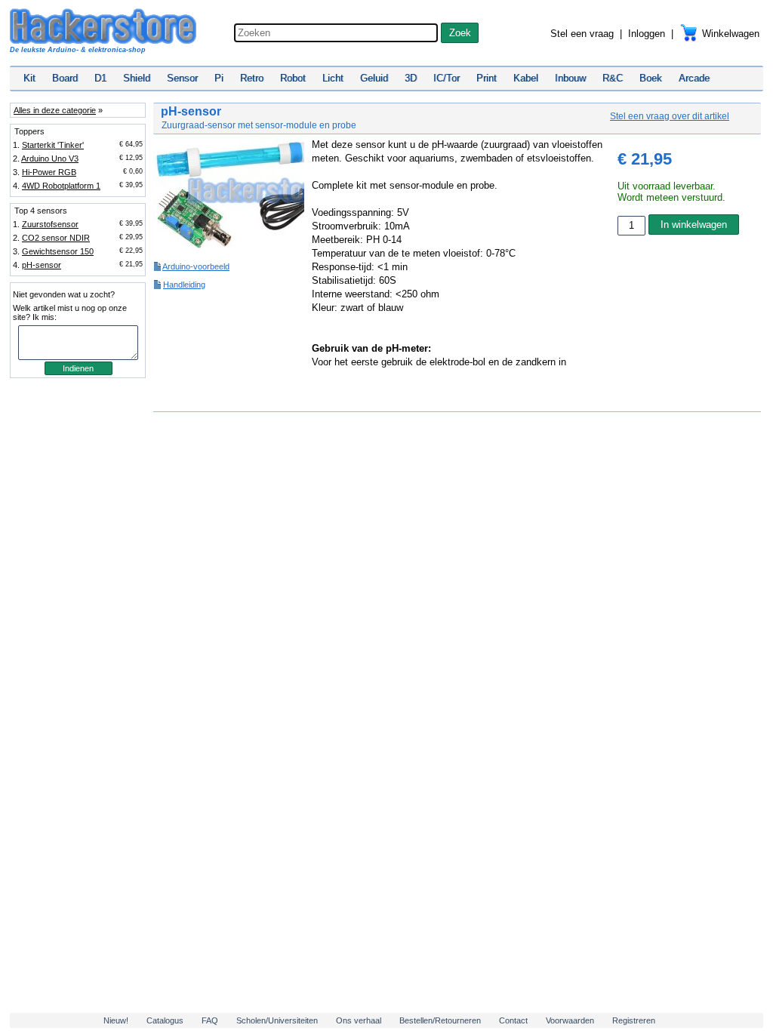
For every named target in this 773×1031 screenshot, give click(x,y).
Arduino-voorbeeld (195, 266)
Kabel (525, 78)
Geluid (374, 78)
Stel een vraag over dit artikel (669, 116)
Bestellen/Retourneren (440, 1020)
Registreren (633, 1020)
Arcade (694, 78)
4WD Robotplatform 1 (61, 185)
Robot (293, 78)
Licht (332, 78)
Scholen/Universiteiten (277, 1020)
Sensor (182, 78)
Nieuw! (115, 1020)
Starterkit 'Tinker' (53, 144)
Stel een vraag (582, 33)
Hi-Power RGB (49, 172)
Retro (251, 78)
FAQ (210, 1020)
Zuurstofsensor (50, 224)
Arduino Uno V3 (50, 158)
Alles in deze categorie (55, 110)
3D (411, 78)
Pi (218, 78)
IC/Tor (446, 78)
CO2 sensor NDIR (56, 237)
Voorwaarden (570, 1020)
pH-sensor (41, 264)
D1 (100, 78)
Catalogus (164, 1020)
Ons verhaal (358, 1020)
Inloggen (646, 33)
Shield (136, 78)
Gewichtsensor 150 (58, 251)
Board (65, 78)
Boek (650, 78)
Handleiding (184, 284)
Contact (513, 1020)
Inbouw (570, 78)
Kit (29, 78)
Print (486, 78)
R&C (612, 78)
